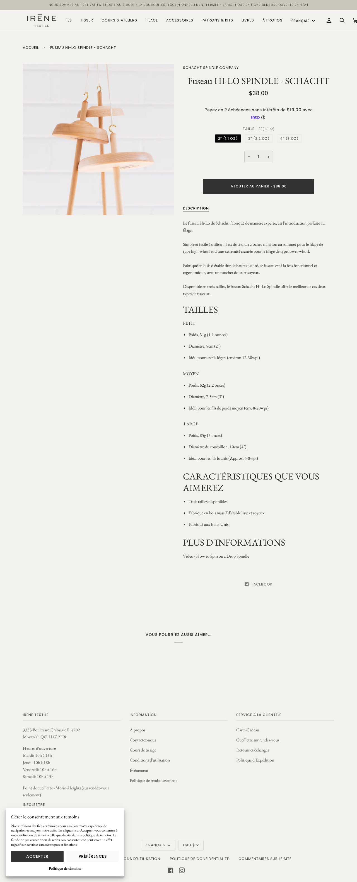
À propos (137, 730)
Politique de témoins (65, 868)
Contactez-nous (143, 740)
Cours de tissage (143, 750)
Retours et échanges (252, 750)
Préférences (93, 856)
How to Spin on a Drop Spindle (223, 556)
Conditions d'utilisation (150, 760)
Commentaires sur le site (264, 858)
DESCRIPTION (196, 208)
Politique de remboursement (153, 780)
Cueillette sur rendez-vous (257, 740)
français (301, 20)
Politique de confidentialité (199, 858)
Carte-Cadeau (247, 730)
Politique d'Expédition (255, 760)
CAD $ (189, 845)
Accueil (31, 47)
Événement (139, 770)
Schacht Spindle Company (211, 67)
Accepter (37, 856)
